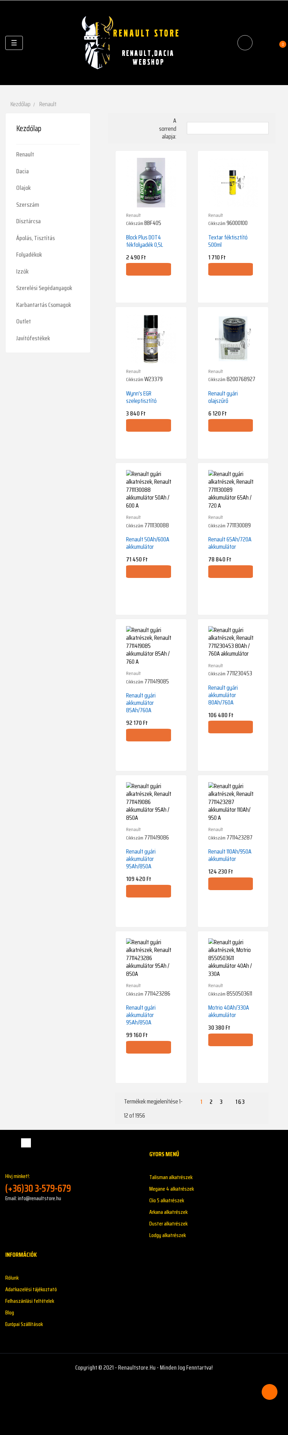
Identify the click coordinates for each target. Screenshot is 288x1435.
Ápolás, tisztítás (35, 238)
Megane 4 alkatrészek (171, 1188)
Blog (9, 1312)
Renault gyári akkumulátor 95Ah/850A (141, 859)
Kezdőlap (28, 128)
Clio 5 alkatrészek (166, 1200)
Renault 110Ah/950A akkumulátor (229, 855)
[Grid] (119, 122)
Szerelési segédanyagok (44, 288)
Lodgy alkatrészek (167, 1235)
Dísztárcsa (28, 221)
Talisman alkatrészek (170, 1177)
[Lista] (130, 122)
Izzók (22, 271)
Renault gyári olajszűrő (223, 397)
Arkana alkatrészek (168, 1212)
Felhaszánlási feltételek (29, 1300)
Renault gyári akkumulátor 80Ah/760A (223, 695)
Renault (25, 154)
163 (241, 1102)
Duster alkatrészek (168, 1223)
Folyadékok (29, 254)
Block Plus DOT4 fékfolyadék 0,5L (144, 241)
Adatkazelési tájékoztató (31, 1289)
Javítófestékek (33, 338)
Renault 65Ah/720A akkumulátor (229, 543)
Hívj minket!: (38, 1183)
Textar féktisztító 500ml (228, 241)
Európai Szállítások (24, 1324)
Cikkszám (134, 223)
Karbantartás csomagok (43, 305)
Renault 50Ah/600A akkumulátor (147, 543)
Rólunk (12, 1277)
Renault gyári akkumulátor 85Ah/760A (141, 702)
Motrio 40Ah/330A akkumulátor (228, 1011)
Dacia (22, 171)
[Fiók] (263, 43)
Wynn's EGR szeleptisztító (141, 397)
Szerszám (27, 205)
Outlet (23, 321)
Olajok (23, 188)
